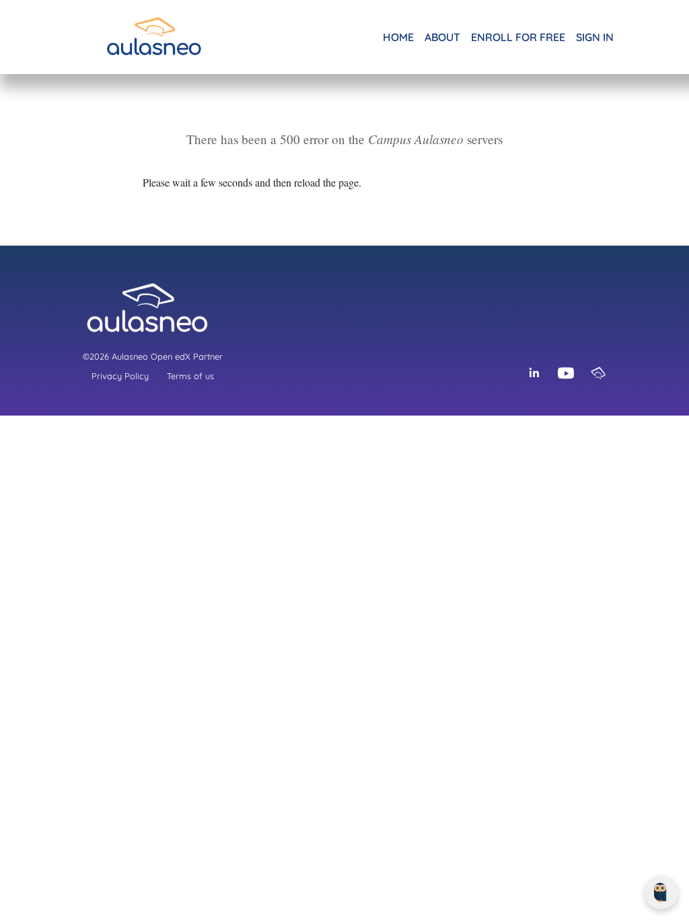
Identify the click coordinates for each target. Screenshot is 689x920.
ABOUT (442, 37)
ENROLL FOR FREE (518, 37)
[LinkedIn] (533, 373)
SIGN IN (595, 37)
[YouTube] (566, 373)
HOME (398, 37)
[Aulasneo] (598, 373)
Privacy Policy (120, 375)
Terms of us (190, 375)
